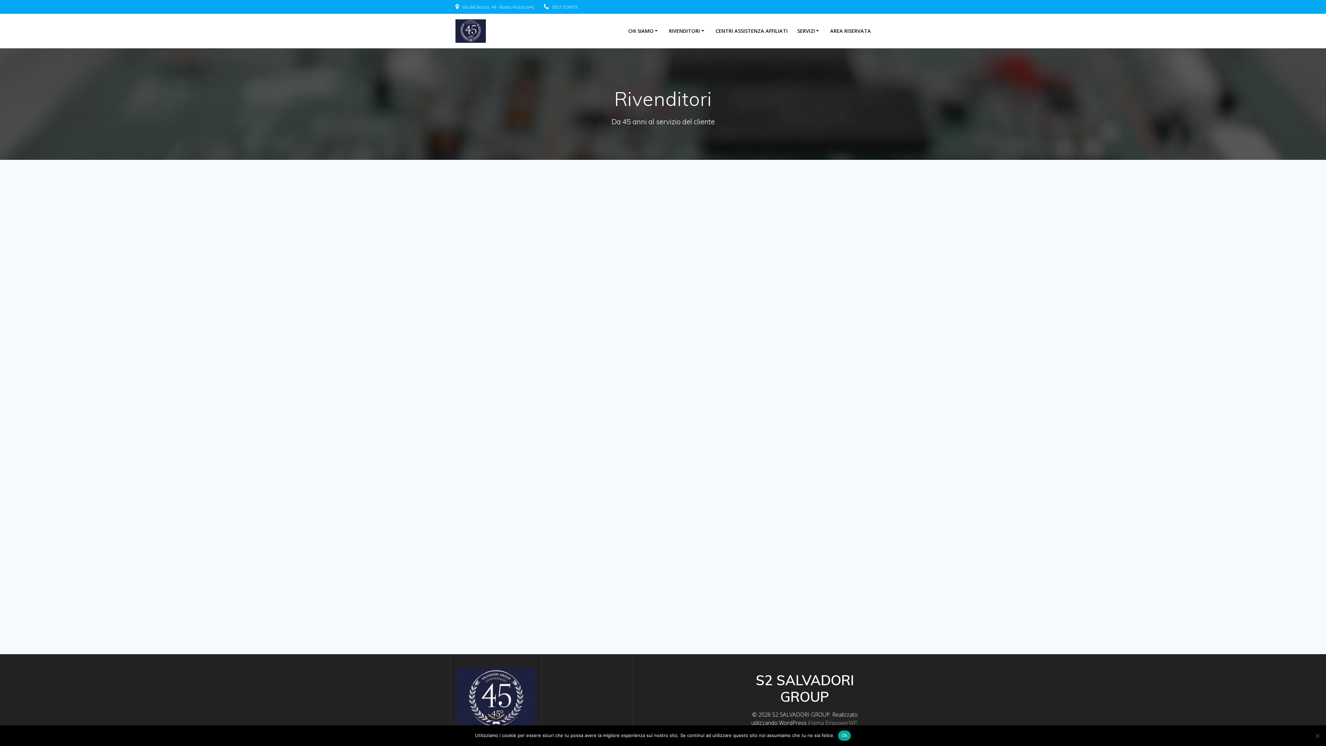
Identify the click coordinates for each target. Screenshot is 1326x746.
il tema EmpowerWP (832, 723)
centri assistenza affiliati (751, 31)
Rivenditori (684, 31)
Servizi (806, 31)
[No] (1317, 735)
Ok (845, 735)
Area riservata (850, 31)
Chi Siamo (641, 31)
